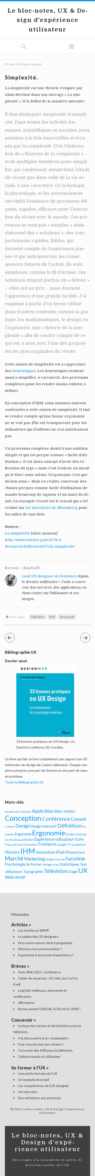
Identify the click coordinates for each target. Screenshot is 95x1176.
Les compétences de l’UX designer (43, 1086)
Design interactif (43, 826)
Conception (23, 818)
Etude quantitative (22, 839)
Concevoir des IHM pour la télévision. (45, 1050)
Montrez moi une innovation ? (40, 949)
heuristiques (24, 371)
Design (22, 826)
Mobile (49, 859)
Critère (10, 826)
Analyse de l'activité (18, 811)
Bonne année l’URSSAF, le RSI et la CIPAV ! (49, 1009)
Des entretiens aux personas (39, 1098)
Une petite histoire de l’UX (37, 1073)
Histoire (12, 852)
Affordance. (26, 1002)
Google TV (64, 844)
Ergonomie (48, 833)
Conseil (78, 819)
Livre (81, 852)
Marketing (34, 858)
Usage (72, 872)
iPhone (70, 852)
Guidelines (78, 844)
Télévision (55, 871)
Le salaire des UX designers (38, 936)
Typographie (33, 872)
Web (9, 877)
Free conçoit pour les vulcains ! (41, 1044)
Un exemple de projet (33, 1079)
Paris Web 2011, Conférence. (39, 972)
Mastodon (20, 914)
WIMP (20, 877)
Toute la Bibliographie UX (24, 782)
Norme (60, 859)
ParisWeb (75, 858)
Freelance (47, 844)
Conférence (56, 819)
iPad (60, 852)
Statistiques (69, 864)
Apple (38, 811)
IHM (52, 617)
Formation (30, 844)
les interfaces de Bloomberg (52, 507)
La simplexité (17, 533)
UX (82, 870)
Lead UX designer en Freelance (49, 576)
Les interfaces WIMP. (33, 930)
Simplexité (66, 617)
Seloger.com (51, 864)
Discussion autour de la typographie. (45, 943)
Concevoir (22, 1020)
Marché (14, 858)
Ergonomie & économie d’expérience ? (46, 955)
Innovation (45, 852)
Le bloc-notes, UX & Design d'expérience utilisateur (48, 20)
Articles (19, 924)
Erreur (70, 834)
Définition (38, 617)
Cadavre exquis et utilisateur (39, 1056)
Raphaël (36, 64)
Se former (34, 864)
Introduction (27, 1092)
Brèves (18, 966)
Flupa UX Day (14, 844)
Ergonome (23, 834)
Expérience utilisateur (54, 839)
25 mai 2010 (14, 64)
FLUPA (79, 839)
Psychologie (15, 864)
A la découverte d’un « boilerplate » (43, 1038)
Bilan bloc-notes (59, 811)
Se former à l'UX (28, 1067)
